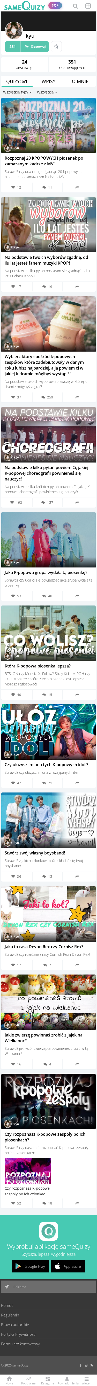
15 (50, 694)
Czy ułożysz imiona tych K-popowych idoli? (46, 764)
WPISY (48, 81)
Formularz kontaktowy (20, 1343)
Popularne (28, 1382)
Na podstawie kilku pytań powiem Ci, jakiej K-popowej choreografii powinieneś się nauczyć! (46, 473)
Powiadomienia (67, 1383)
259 (50, 397)
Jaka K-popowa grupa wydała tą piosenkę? (46, 572)
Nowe (9, 1383)
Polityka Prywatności (18, 1334)
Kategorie (47, 1383)
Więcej (86, 1383)
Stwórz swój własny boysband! (35, 853)
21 (50, 783)
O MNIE (80, 81)
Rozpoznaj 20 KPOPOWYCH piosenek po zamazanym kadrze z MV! (44, 161)
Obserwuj (28, 46)
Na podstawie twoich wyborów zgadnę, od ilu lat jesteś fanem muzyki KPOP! (46, 260)
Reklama (19, 1286)
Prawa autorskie (15, 1324)
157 (50, 502)
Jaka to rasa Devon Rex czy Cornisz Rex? (44, 947)
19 (50, 286)
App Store (72, 1266)
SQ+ (55, 5)
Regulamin (10, 1315)
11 (50, 187)
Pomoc (7, 1305)
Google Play (35, 1266)
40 (50, 596)
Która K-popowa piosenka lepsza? (38, 666)
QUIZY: (16, 81)
